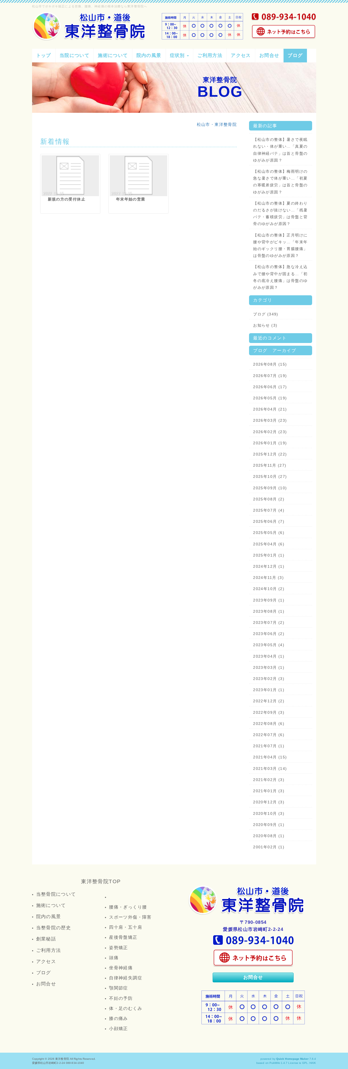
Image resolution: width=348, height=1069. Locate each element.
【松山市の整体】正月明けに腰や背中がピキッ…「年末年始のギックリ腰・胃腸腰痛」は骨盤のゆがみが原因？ (280, 245)
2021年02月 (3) (268, 780)
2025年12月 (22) (270, 454)
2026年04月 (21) (270, 409)
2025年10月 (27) (270, 476)
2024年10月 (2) (268, 589)
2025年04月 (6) (268, 544)
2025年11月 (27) (269, 465)
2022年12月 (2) (268, 701)
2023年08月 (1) (268, 611)
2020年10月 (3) (268, 813)
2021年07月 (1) (268, 746)
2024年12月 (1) (268, 566)
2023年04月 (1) (268, 656)
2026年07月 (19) (270, 375)
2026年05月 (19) (270, 398)
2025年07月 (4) (268, 510)
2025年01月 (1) (268, 555)
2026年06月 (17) (270, 387)
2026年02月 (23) (270, 432)
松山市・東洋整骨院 (217, 124)
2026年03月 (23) (270, 420)
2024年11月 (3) (268, 577)
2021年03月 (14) (270, 768)
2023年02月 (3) (268, 678)
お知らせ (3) (265, 325)
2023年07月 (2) (268, 622)
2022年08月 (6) (268, 723)
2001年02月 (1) (268, 847)
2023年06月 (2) (268, 633)
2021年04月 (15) (270, 757)
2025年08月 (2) (268, 499)
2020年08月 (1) (268, 836)
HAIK (312, 1062)
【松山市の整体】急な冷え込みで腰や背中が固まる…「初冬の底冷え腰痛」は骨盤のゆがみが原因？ (280, 277)
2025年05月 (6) (268, 532)
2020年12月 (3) (268, 802)
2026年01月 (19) (270, 443)
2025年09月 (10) (270, 488)
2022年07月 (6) (268, 735)
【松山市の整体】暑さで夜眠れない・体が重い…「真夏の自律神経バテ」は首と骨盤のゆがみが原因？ (280, 149)
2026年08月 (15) (270, 364)
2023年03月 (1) (268, 667)
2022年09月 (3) (268, 712)
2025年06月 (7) (268, 521)
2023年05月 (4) (268, 645)
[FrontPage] (247, 900)
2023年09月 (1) (268, 600)
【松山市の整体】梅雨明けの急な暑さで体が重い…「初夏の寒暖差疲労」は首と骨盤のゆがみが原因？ (280, 181)
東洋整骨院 (62, 1058)
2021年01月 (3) (268, 791)
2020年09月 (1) (268, 824)
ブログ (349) (265, 314)
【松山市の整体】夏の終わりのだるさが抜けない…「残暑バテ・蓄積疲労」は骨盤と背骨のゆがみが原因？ (280, 213)
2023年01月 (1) (268, 690)
